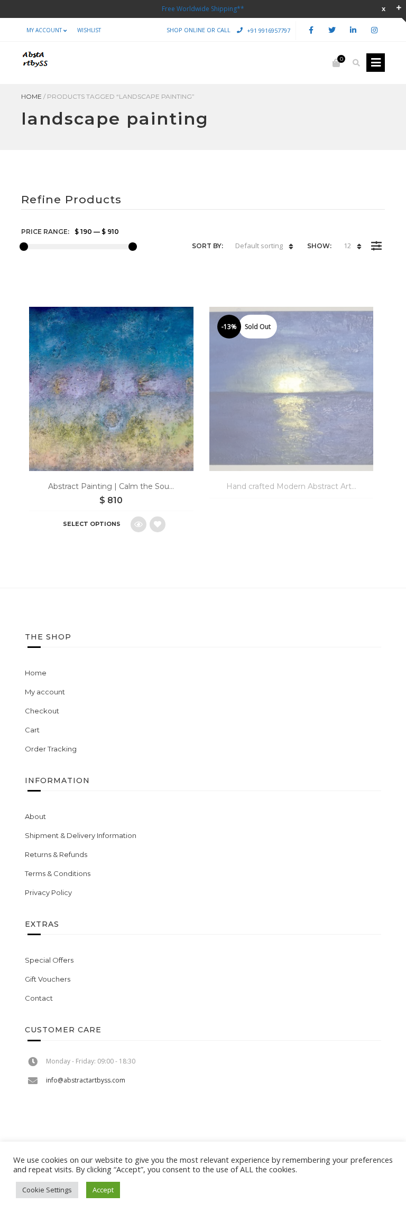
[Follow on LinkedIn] (353, 30)
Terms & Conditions (57, 873)
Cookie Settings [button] (47, 1189)
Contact (39, 998)
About (35, 816)
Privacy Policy (48, 892)
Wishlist (89, 30)
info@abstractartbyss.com (85, 1080)
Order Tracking (51, 749)
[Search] (356, 63)
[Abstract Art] (34, 63)
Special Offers (49, 960)
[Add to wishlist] (157, 524)
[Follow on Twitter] (332, 30)
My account (44, 30)
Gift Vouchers (47, 979)
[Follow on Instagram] (374, 30)
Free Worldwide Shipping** (203, 8)
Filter (376, 238)
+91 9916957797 (268, 30)
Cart (32, 730)
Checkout (42, 711)
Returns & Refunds (56, 854)
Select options (92, 524)
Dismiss (383, 9)
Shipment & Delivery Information (80, 835)
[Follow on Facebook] (310, 30)
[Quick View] (138, 524)
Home (31, 96)
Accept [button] (103, 1189)
